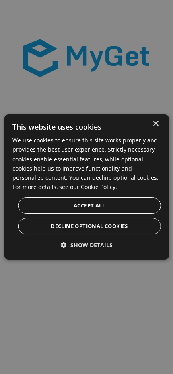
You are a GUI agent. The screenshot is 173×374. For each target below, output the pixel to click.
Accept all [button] (89, 205)
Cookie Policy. (99, 187)
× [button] (155, 124)
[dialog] (86, 187)
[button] (87, 245)
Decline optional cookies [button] (89, 226)
